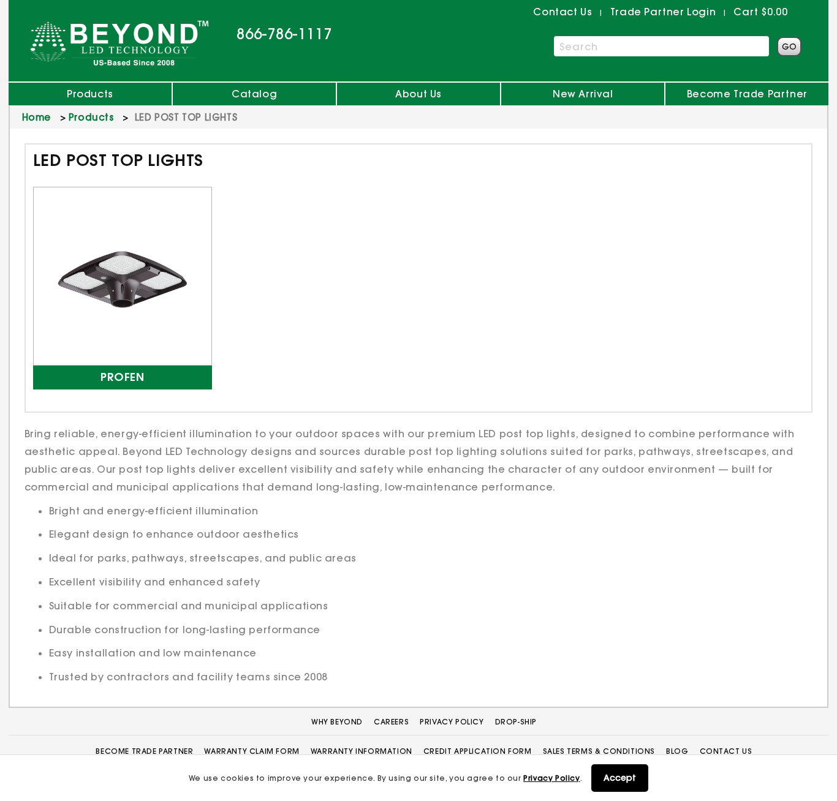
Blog (677, 751)
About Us (418, 94)
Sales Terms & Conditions (599, 751)
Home (36, 117)
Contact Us (726, 751)
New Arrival (583, 94)
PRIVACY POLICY (451, 721)
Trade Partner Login (663, 12)
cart (760, 12)
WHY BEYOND (337, 721)
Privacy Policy (551, 778)
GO (789, 46)
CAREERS (391, 721)
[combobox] (661, 46)
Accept (620, 777)
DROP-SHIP (516, 721)
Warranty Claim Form (251, 751)
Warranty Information (361, 751)
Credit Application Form (477, 751)
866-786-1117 (284, 33)
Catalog (254, 94)
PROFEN (122, 378)
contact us (562, 12)
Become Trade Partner (747, 94)
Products (90, 94)
